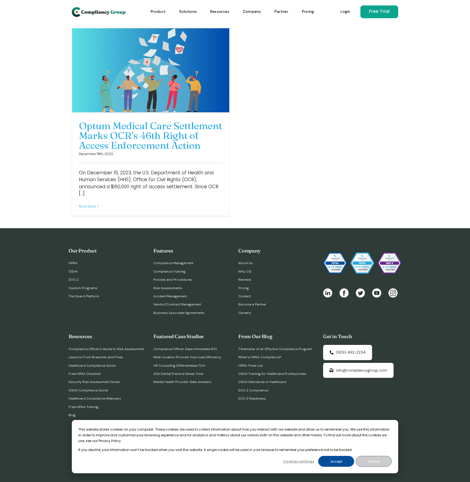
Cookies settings (298, 461)
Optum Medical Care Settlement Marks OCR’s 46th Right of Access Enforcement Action (150, 135)
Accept (336, 461)
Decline (374, 461)
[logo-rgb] (99, 9)
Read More (87, 206)
